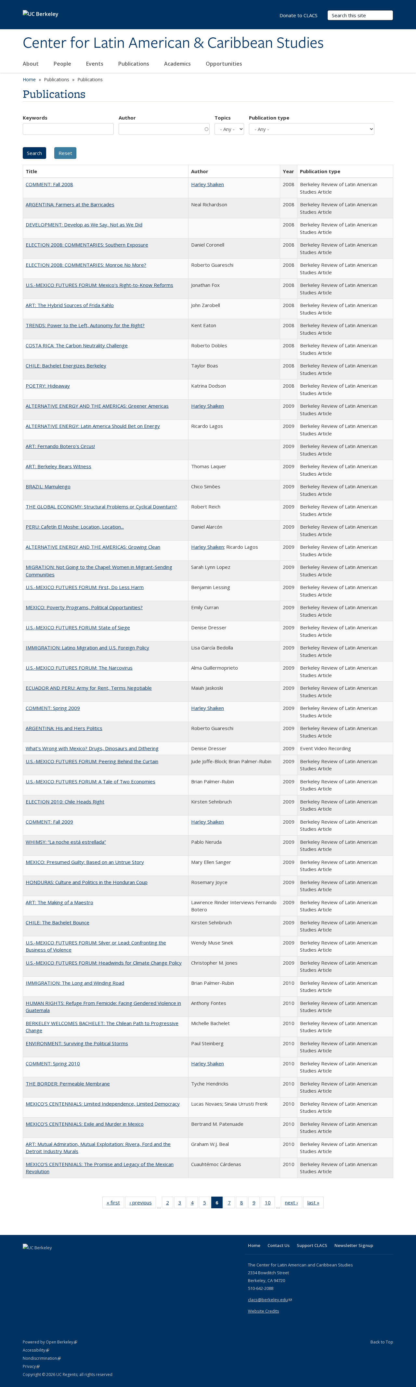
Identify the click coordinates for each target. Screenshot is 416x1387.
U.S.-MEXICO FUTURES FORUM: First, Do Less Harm (85, 587)
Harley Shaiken (207, 184)
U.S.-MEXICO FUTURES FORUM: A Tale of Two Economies (90, 781)
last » (315, 1204)
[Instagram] (66, 1258)
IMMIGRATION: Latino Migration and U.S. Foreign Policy (87, 647)
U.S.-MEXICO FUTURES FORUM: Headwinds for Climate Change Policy (104, 962)
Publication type (269, 117)
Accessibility (36, 1350)
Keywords (35, 117)
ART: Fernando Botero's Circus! (60, 446)
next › (293, 1204)
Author (127, 117)
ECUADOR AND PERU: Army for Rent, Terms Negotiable (89, 688)
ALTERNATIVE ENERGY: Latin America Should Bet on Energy (93, 426)
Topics (222, 117)
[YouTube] (54, 1258)
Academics (178, 63)
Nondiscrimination (42, 1358)
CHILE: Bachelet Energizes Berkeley (66, 365)
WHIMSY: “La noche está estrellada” (66, 842)
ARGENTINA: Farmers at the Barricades (70, 204)
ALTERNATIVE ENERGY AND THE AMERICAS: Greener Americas (97, 406)
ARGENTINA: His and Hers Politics (64, 728)
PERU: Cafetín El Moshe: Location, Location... (75, 526)
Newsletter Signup (353, 1245)
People (63, 63)
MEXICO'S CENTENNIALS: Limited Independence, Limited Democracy (103, 1103)
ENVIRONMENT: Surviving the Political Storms (77, 1043)
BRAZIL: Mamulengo (48, 486)
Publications (134, 63)
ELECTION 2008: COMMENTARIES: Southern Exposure (87, 244)
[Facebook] (28, 1258)
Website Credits (263, 1311)
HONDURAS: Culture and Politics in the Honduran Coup (87, 882)
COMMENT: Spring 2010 (53, 1063)
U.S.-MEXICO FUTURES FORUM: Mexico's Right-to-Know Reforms (99, 285)
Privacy (31, 1366)
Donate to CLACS (299, 15)
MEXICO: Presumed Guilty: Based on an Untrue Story (85, 862)
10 (270, 1204)
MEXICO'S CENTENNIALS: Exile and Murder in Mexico (85, 1124)
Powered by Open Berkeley (50, 1342)
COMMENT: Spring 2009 (53, 708)
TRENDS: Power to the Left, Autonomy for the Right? (85, 325)
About (31, 63)
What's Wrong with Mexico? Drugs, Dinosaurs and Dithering (92, 748)
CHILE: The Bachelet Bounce (57, 922)
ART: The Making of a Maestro (59, 902)
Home (29, 79)
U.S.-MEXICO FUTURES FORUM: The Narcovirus (79, 667)
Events (95, 63)
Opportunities (224, 63)
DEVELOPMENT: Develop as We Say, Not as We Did (84, 224)
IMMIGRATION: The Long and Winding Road (75, 983)
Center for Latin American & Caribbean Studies (173, 43)
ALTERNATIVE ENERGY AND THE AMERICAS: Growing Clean (93, 547)
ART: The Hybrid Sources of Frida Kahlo (70, 305)
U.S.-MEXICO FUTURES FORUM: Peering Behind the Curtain (92, 761)
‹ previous (142, 1204)
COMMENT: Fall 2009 (49, 821)
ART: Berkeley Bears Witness (58, 466)
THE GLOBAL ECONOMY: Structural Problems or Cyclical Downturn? (101, 506)
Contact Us (278, 1245)
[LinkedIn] (41, 1258)
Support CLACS (312, 1245)
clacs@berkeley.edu (270, 1300)
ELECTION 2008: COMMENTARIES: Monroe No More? (86, 265)
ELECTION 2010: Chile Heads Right (65, 801)
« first (115, 1204)
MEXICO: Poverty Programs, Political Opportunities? (84, 607)
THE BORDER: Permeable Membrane (68, 1083)
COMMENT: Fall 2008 (49, 184)
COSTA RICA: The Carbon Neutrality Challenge (77, 345)
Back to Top (381, 1342)
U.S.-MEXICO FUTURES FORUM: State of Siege (78, 627)
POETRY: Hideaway (48, 385)
